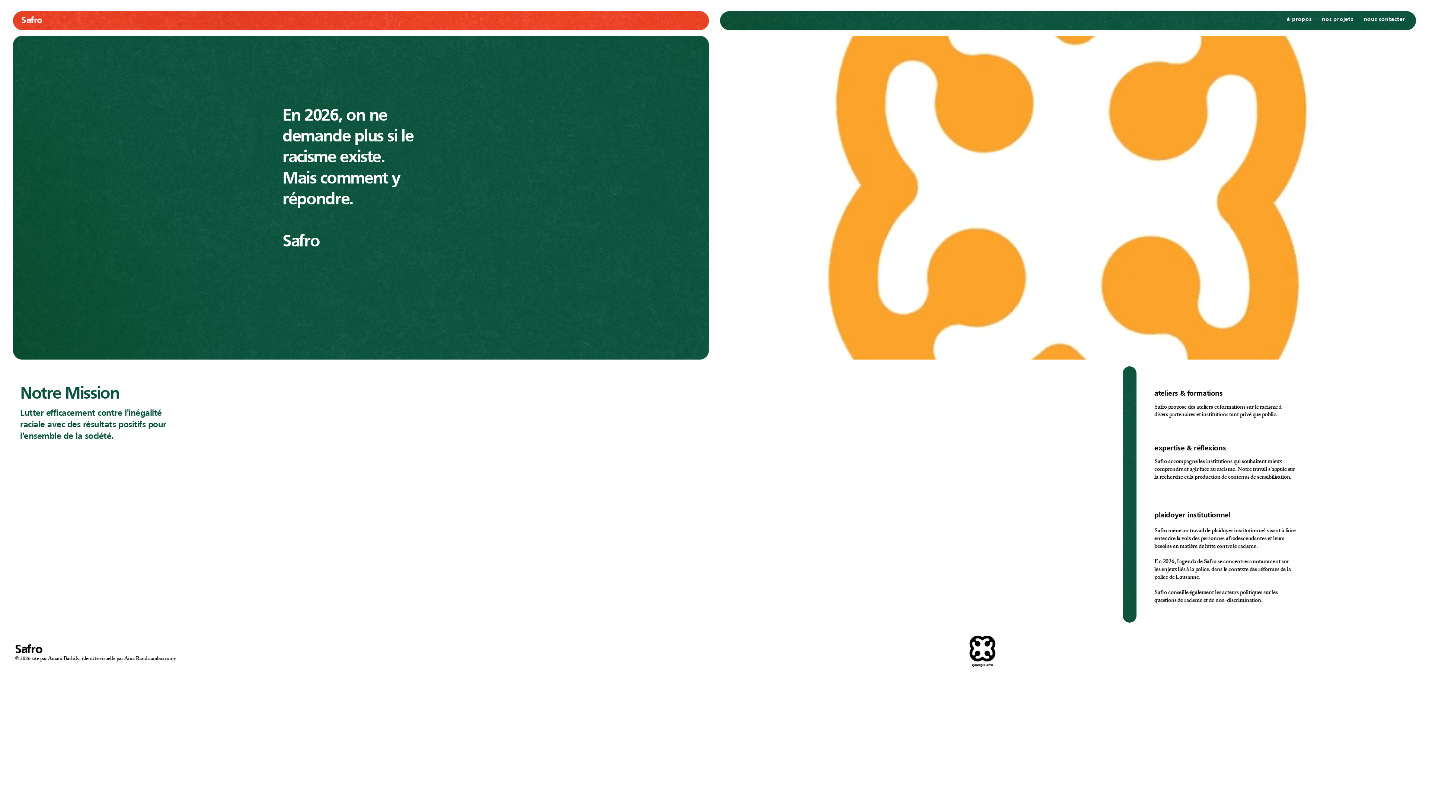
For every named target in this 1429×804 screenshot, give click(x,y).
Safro (31, 20)
